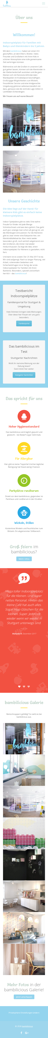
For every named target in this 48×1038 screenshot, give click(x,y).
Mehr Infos (24, 558)
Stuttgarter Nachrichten (24, 375)
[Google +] (27, 1033)
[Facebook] (21, 1033)
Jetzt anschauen (24, 996)
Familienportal (24, 323)
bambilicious (27, 1026)
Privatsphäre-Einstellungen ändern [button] (24, 1012)
